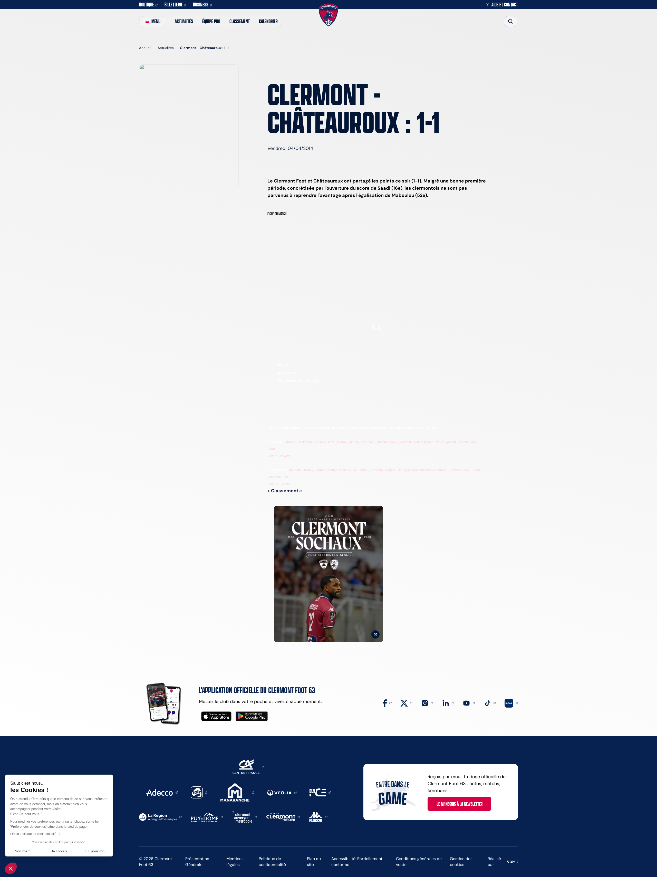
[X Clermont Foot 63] (406, 703)
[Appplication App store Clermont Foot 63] (216, 716)
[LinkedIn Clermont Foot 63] (448, 703)
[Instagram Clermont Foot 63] (427, 703)
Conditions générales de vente (419, 861)
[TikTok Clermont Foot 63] (490, 703)
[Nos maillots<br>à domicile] (328, 574)
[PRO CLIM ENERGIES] (320, 792)
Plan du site (314, 861)
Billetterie (174, 4)
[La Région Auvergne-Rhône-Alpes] (160, 817)
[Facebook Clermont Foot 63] (387, 703)
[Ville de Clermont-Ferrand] (283, 817)
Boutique (146, 4)
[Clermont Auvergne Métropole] (244, 817)
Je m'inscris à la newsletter (459, 804)
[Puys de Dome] (207, 817)
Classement (239, 21)
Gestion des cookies (461, 861)
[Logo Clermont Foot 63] (328, 15)
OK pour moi (95, 851)
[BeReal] (511, 703)
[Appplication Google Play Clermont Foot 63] (252, 716)
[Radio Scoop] (199, 792)
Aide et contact (504, 5)
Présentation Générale (197, 861)
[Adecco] (162, 792)
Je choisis (59, 851)
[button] (11, 868)
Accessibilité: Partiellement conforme (356, 861)
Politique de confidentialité (272, 861)
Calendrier (268, 21)
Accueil (145, 48)
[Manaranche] (237, 792)
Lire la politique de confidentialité (33, 834)
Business (200, 4)
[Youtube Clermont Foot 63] (469, 703)
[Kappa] (318, 817)
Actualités (184, 21)
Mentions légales (235, 861)
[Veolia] (282, 792)
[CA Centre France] (248, 766)
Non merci (23, 851)
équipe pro (211, 21)
